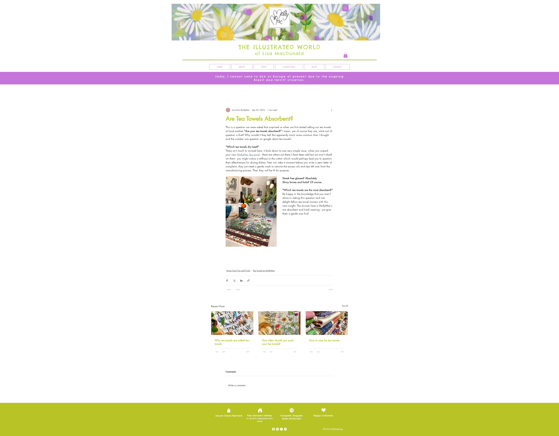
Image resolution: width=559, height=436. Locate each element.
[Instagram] (277, 408)
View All (215, 90)
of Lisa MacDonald (279, 53)
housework (251, 257)
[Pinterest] (285, 408)
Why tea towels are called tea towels (232, 341)
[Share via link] (248, 280)
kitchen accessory (235, 257)
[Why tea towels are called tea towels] (232, 323)
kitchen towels (263, 252)
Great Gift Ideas (232, 90)
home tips (326, 252)
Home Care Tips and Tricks (325, 90)
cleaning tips (248, 263)
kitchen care (320, 257)
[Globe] (291, 390)
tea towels (248, 252)
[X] (281, 408)
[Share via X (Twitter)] (234, 280)
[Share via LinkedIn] (241, 280)
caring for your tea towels (286, 257)
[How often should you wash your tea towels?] (280, 323)
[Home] (260, 389)
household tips (233, 252)
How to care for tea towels (324, 340)
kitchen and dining (281, 252)
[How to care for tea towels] (327, 323)
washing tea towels (265, 263)
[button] (344, 90)
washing (319, 263)
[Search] (345, 8)
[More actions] (331, 110)
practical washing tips (302, 263)
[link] (345, 55)
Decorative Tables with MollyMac (262, 90)
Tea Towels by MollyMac (264, 270)
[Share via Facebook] (227, 280)
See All (345, 305)
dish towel (306, 257)
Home (314, 252)
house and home (300, 252)
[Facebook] (273, 408)
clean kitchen (233, 263)
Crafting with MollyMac (294, 90)
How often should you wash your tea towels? (278, 341)
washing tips (283, 263)
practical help (265, 257)
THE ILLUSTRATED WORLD (279, 47)
